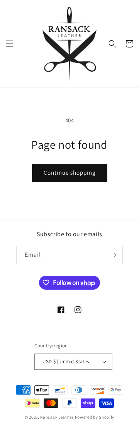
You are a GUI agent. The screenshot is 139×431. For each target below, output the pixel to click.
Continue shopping (70, 172)
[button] (9, 43)
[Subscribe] (113, 255)
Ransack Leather (57, 417)
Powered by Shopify (95, 417)
